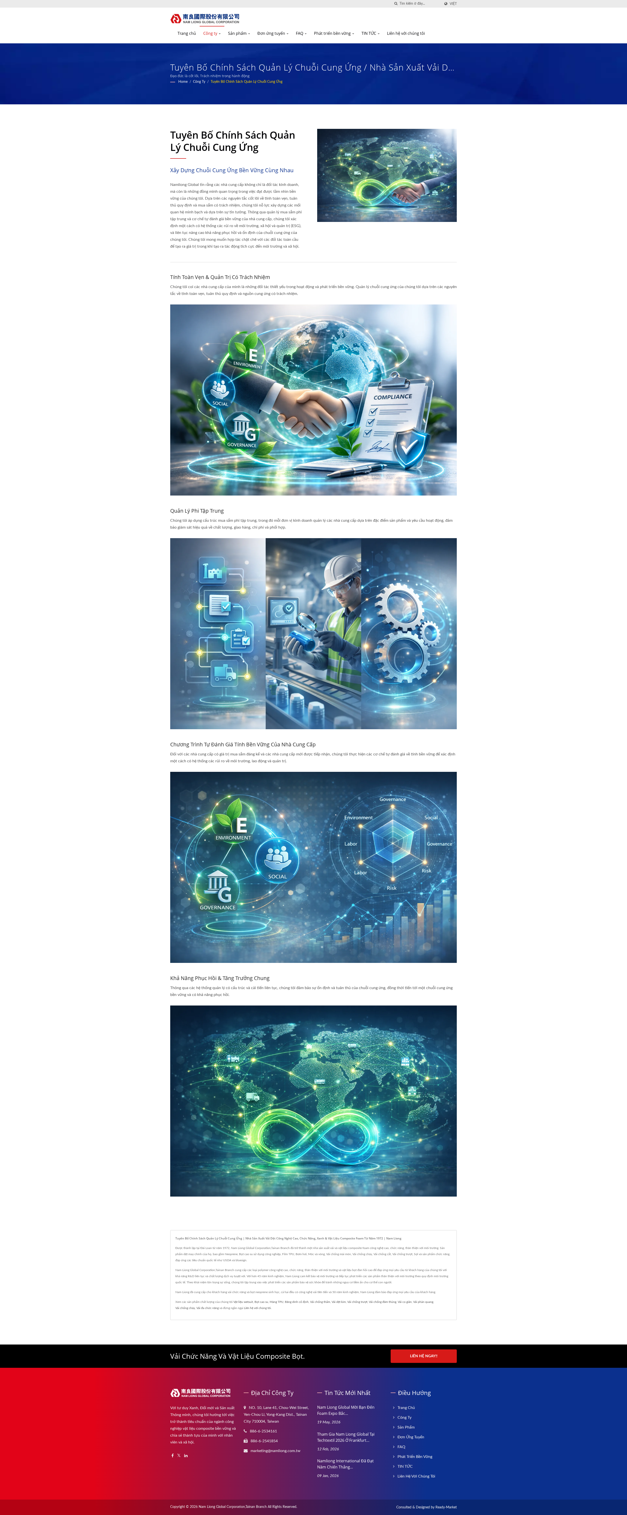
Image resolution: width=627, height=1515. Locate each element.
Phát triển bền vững (333, 33)
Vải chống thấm (320, 1301)
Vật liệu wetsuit (243, 1301)
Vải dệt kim (339, 1301)
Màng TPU (276, 1301)
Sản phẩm (238, 33)
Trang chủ (187, 33)
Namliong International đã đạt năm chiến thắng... (345, 1464)
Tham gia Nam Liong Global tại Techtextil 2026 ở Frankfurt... (345, 1437)
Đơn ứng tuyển (271, 33)
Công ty (210, 33)
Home (183, 82)
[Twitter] (179, 1456)
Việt (453, 4)
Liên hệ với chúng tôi (406, 33)
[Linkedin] (186, 1456)
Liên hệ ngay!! (423, 1356)
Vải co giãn (405, 1301)
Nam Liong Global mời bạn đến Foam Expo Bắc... (345, 1410)
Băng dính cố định (297, 1301)
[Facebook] (172, 1456)
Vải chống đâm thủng (382, 1301)
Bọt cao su (261, 1301)
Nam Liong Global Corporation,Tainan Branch (233, 1507)
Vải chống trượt (357, 1301)
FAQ (300, 33)
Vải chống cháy (185, 1308)
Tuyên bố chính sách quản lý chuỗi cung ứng (246, 82)
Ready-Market (446, 1507)
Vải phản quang (423, 1301)
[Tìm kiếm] (395, 3)
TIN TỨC (369, 33)
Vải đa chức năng (207, 1308)
